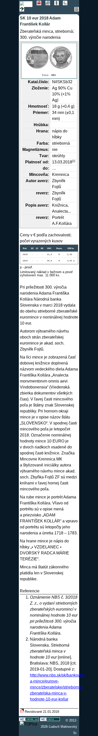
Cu (69, 88)
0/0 (42, 248)
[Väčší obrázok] (49, 57)
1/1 (37, 248)
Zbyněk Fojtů (31, 349)
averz (42, 181)
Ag (54, 88)
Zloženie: (40, 88)
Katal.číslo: (38, 82)
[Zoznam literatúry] (49, 4)
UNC (49, 248)
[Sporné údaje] (23, 10)
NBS (53, 75)
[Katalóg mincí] (28, 4)
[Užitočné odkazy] (67, 4)
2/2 (32, 248)
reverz (42, 193)
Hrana (42, 131)
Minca (25, 567)
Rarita (59, 248)
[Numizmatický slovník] (41, 4)
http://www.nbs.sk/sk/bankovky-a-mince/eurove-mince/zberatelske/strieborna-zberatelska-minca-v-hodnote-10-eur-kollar (57, 687)
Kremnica (60, 174)
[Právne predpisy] (58, 4)
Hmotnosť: (38, 106)
